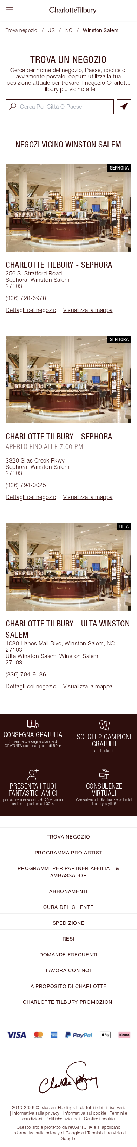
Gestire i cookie (99, 1118)
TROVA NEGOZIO (68, 837)
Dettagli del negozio (31, 310)
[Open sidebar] (10, 10)
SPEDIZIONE (69, 923)
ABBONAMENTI (68, 891)
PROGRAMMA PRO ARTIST (69, 852)
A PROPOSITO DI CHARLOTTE (69, 986)
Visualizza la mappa (88, 310)
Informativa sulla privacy (36, 1113)
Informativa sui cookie (84, 1113)
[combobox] (60, 106)
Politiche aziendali (63, 1118)
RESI (69, 939)
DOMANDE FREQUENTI (68, 954)
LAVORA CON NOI (68, 970)
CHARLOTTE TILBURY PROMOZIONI (68, 1002)
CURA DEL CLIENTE (68, 907)
